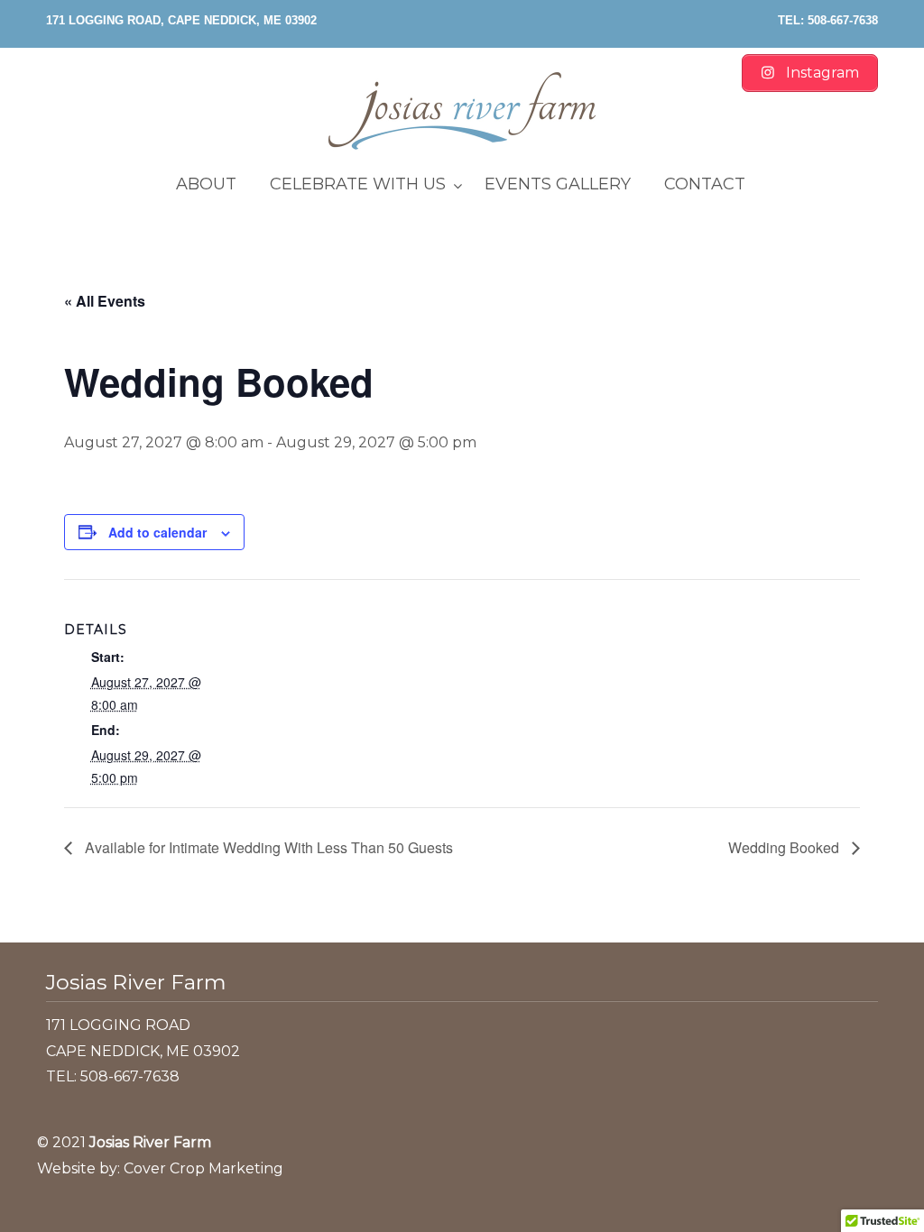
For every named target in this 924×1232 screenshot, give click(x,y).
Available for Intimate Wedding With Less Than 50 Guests (267, 847)
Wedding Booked (785, 847)
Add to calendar (157, 532)
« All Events (104, 300)
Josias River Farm (462, 111)
